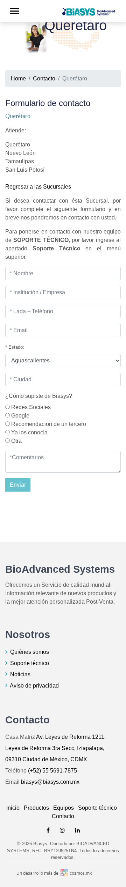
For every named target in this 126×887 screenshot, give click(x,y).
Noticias (20, 674)
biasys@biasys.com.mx (50, 782)
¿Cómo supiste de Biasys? (38, 396)
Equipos (63, 808)
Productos (36, 808)
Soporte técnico (29, 663)
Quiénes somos (29, 652)
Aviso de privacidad (34, 686)
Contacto (44, 78)
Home (18, 78)
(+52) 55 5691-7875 (52, 771)
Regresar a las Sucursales (38, 187)
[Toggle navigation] (14, 11)
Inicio (13, 808)
